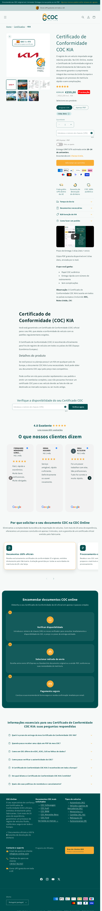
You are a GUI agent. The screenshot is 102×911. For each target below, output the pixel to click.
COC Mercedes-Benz (50, 814)
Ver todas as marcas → (48, 820)
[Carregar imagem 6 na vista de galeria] (23, 96)
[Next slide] (89, 478)
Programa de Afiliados (44, 848)
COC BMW (45, 811)
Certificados (19, 26)
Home (8, 26)
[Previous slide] (10, 478)
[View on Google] (73, 451)
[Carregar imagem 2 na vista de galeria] (23, 85)
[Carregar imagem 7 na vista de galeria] (34, 96)
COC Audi (45, 808)
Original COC (64, 107)
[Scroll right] (53, 579)
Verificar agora (78, 407)
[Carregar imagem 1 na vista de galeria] (11, 85)
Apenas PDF (81, 107)
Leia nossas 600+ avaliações (50, 430)
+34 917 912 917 (16, 863)
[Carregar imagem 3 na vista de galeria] (34, 85)
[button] (5, 17)
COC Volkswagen (48, 805)
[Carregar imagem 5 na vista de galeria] (11, 96)
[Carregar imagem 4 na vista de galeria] (45, 85)
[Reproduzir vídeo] (75, 236)
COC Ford (45, 817)
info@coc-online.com (19, 853)
